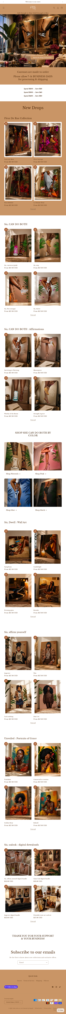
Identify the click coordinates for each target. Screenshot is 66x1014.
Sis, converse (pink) (11, 265)
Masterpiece (38, 370)
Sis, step (36, 265)
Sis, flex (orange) (10, 309)
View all (33, 209)
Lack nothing (8, 716)
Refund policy (38, 1008)
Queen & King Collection (42, 57)
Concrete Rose (9, 159)
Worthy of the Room (11, 414)
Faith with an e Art (18, 1008)
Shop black (40, 510)
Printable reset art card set (42, 915)
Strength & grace (39, 414)
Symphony (8, 567)
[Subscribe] (46, 962)
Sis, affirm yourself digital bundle (15, 879)
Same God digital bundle (42, 879)
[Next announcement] (63, 2)
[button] (4, 8)
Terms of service (28, 981)
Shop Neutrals (12, 474)
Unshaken (7, 779)
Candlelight (37, 567)
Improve (7, 673)
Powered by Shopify (28, 1008)
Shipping (39, 981)
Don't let (36, 716)
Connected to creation (41, 779)
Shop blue (10, 510)
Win (35, 673)
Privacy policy (47, 1008)
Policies (46, 981)
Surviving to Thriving (11, 370)
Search (19, 981)
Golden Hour (8, 823)
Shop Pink (39, 474)
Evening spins (9, 610)
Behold (36, 823)
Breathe (36, 610)
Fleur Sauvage (38, 159)
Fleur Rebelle (8, 203)
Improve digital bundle (12, 915)
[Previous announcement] (3, 2)
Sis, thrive (37, 309)
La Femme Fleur (39, 203)
